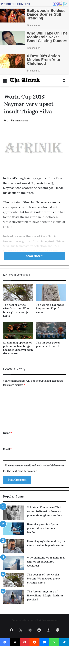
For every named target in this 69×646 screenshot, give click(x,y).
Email (7, 449)
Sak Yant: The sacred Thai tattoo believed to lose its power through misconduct (44, 511)
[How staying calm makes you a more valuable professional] (13, 546)
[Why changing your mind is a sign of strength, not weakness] (13, 563)
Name (7, 432)
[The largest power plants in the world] (51, 330)
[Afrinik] (25, 80)
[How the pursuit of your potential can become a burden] (13, 529)
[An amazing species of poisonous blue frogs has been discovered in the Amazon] (18, 330)
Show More (33, 256)
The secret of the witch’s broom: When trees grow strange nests (16, 310)
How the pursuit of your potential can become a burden (42, 528)
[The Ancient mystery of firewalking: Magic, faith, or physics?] (13, 597)
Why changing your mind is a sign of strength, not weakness (46, 561)
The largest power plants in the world (48, 344)
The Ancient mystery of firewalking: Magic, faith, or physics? (45, 595)
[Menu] (5, 82)
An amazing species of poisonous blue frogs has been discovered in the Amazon (18, 348)
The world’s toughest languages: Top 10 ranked (50, 308)
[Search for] (64, 82)
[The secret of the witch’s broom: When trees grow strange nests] (18, 292)
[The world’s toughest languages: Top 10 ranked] (51, 292)
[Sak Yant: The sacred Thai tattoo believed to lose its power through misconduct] (13, 513)
